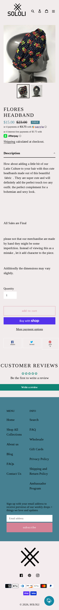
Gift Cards (36, 449)
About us (13, 444)
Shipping (9, 141)
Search (34, 419)
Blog (10, 454)
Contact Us (14, 473)
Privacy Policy (39, 459)
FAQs (10, 464)
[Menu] (53, 11)
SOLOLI (34, 604)
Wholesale (37, 439)
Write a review (29, 387)
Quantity (9, 288)
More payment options (29, 329)
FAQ (33, 429)
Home (11, 419)
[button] (25, 126)
